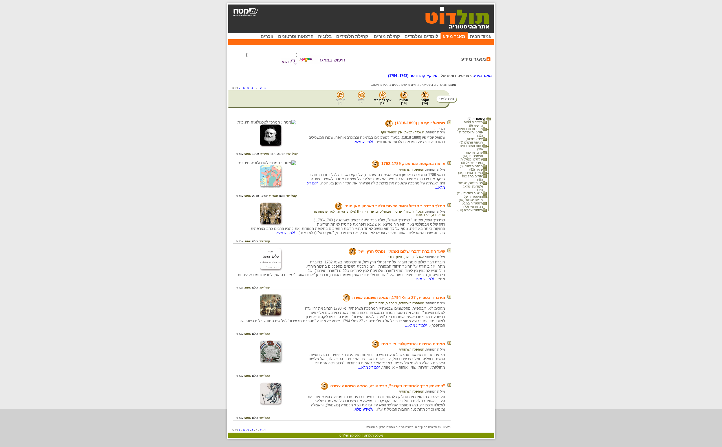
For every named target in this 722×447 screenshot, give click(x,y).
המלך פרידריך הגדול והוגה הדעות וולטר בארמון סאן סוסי (395, 206)
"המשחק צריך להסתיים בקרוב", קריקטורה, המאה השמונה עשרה (387, 386)
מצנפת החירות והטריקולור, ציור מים (413, 344)
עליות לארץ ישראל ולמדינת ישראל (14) (470, 186)
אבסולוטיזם (383, 211)
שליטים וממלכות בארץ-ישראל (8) (472, 161)
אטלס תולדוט (373, 435)
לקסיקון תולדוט (349, 435)
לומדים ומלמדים (421, 36)
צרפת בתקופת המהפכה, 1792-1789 (413, 163)
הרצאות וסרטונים (296, 36)
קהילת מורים (387, 36)
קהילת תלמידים (352, 36)
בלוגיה (325, 36)
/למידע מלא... (362, 142)
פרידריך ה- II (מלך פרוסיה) (356, 211)
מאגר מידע (454, 36)
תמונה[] (403, 101)
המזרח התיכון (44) (470, 173)
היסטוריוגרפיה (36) (470, 210)
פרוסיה (397, 211)
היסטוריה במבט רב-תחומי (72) (472, 205)
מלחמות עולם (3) (471, 166)
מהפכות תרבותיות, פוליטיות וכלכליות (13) (470, 132)
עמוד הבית (481, 36)
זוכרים (267, 36)
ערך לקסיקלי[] (382, 101)
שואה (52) (476, 169)
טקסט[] (425, 101)
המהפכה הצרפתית (411, 169)
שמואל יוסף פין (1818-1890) (420, 123)
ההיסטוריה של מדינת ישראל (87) (471, 198)
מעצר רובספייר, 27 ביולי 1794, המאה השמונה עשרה (398, 297)
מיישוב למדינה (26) (470, 193)
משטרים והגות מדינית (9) (473, 123)
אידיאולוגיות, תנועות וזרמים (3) (471, 140)
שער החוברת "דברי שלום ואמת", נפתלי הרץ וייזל (401, 251)
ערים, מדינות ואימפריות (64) (473, 154)
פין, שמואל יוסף (391, 132)
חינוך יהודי (395, 257)
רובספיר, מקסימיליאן (383, 303)
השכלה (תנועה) (414, 132)
